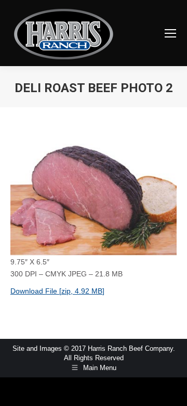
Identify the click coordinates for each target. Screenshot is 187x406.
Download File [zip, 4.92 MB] (57, 291)
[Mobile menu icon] (170, 33)
